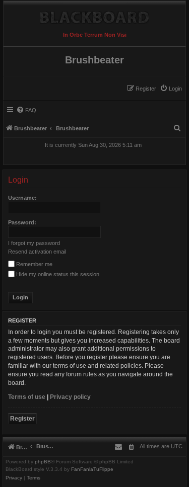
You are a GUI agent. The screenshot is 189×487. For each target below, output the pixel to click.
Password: (22, 222)
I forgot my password (34, 243)
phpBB (43, 461)
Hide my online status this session (57, 274)
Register (22, 418)
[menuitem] (171, 89)
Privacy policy (70, 396)
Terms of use (26, 396)
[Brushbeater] (94, 15)
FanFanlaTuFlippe (92, 469)
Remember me (33, 264)
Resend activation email (37, 252)
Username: (22, 198)
